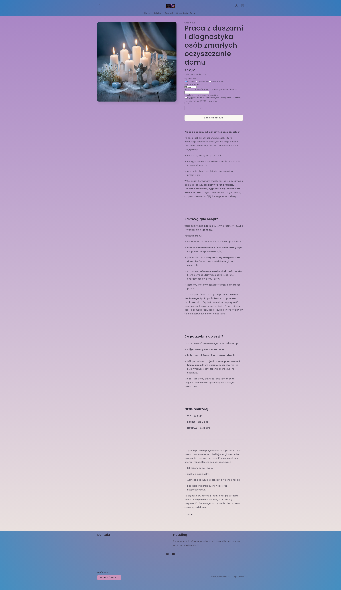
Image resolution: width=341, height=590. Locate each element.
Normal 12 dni (217, 81)
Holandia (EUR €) (108, 577)
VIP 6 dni (191, 81)
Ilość (186, 103)
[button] (100, 6)
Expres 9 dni (203, 81)
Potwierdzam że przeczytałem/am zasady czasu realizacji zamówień (212, 98)
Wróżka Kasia (222, 577)
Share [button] (190, 514)
